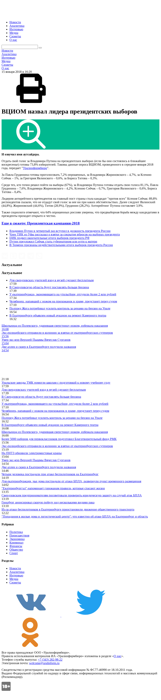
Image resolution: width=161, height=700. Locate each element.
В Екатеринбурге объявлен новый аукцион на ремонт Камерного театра (57, 315)
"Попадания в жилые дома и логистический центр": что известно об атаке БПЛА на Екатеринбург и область (75, 516)
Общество (16, 549)
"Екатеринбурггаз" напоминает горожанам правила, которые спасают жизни (53, 488)
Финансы (15, 546)
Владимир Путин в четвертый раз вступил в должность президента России (60, 231)
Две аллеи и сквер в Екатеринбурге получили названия (39, 467)
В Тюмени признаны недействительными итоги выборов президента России (61, 245)
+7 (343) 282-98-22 (50, 659)
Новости (15, 22)
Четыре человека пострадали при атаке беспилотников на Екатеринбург (50, 474)
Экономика (17, 539)
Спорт (13, 553)
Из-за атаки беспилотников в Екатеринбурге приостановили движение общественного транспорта (68, 509)
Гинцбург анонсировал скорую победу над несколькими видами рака (48, 502)
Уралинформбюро (35, 168)
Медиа (13, 32)
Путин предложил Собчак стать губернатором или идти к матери (53, 241)
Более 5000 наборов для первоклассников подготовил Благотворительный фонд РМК (59, 439)
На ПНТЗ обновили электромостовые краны (32, 453)
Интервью (16, 29)
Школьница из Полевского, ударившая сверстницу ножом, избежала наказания (55, 432)
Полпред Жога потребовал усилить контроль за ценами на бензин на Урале (59, 308)
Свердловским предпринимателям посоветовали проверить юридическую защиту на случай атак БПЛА (72, 495)
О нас (13, 39)
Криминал (16, 542)
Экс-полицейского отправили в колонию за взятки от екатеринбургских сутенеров (57, 446)
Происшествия (19, 535)
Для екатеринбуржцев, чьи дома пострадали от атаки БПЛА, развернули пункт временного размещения (71, 481)
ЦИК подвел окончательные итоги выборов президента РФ (49, 238)
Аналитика (16, 25)
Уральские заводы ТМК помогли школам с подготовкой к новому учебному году (56, 382)
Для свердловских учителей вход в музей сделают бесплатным (51, 280)
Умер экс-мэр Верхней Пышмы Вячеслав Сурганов (36, 460)
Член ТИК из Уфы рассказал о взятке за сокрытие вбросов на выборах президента (64, 234)
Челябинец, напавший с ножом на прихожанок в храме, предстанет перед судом (63, 301)
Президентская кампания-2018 (41, 223)
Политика (16, 532)
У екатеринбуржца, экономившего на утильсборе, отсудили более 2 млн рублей (62, 294)
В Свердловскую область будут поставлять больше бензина (49, 287)
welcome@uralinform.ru (44, 663)
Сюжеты (15, 36)
